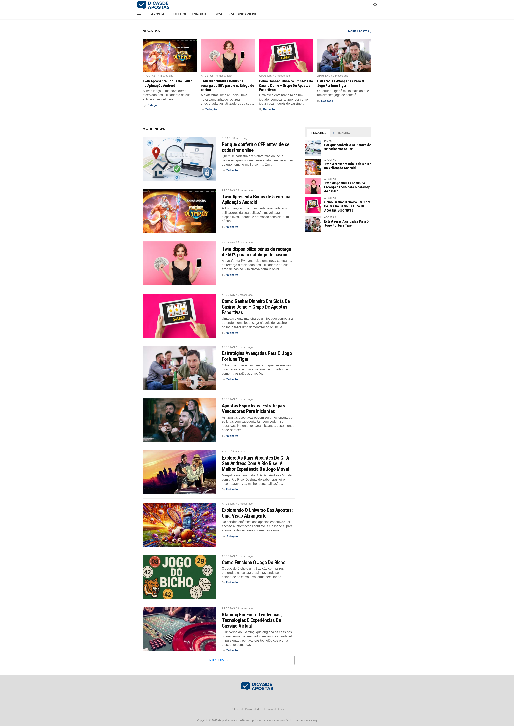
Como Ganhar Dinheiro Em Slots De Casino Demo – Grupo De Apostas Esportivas (286, 85)
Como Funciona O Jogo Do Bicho (253, 562)
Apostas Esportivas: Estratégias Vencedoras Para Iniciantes (253, 408)
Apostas (159, 14)
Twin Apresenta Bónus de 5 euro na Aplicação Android (167, 83)
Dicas (219, 14)
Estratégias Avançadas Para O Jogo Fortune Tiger (340, 83)
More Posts (218, 660)
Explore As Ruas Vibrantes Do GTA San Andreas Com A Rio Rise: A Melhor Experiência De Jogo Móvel (255, 463)
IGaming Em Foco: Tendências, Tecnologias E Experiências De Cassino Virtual (252, 620)
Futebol (179, 14)
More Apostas (359, 31)
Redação (153, 105)
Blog (225, 451)
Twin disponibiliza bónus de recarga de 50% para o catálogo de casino (227, 85)
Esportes (201, 14)
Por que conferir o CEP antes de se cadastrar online (255, 147)
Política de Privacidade (245, 709)
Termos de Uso (273, 709)
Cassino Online (243, 14)
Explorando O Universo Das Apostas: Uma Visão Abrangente (257, 513)
